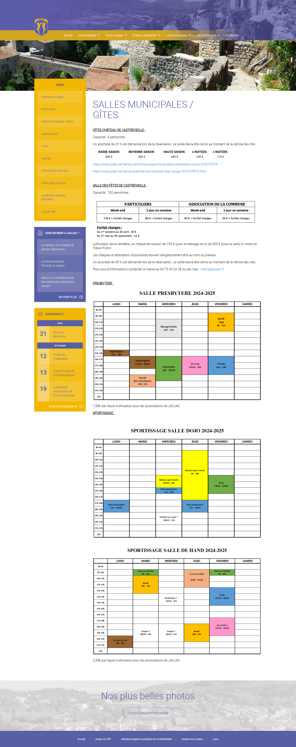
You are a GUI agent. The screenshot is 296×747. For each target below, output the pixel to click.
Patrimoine (48, 109)
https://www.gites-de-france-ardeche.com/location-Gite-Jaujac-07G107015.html (149, 171)
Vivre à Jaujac (115, 35)
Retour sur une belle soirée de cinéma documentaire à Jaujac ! (57, 282)
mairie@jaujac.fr (212, 269)
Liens (216, 739)
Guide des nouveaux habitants (53, 197)
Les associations (177, 35)
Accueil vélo (48, 211)
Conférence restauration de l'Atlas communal (64, 391)
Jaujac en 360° (103, 739)
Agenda (46, 158)
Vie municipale (88, 35)
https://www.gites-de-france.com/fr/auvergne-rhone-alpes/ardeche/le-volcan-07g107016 (155, 164)
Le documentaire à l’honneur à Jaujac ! (53, 263)
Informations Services (54, 170)
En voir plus (68, 297)
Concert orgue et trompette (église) (64, 373)
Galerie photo (49, 134)
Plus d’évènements (63, 406)
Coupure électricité (59, 334)
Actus (45, 146)
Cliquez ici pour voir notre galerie (148, 713)
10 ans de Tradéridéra (60, 356)
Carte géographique (53, 183)
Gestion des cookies (192, 739)
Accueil (67, 35)
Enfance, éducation (145, 35)
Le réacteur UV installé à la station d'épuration (57, 247)
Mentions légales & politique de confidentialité (146, 739)
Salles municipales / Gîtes (57, 121)
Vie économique (207, 35)
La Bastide (232, 35)
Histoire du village (52, 97)
